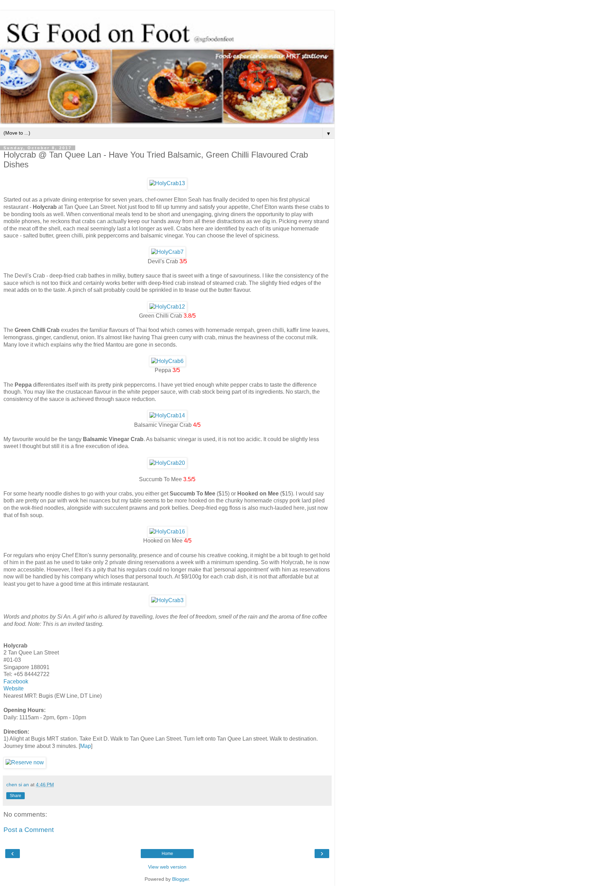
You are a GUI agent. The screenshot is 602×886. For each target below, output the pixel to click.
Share (15, 795)
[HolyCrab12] (167, 307)
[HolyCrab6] (167, 361)
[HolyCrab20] (167, 463)
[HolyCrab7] (167, 252)
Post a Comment (28, 829)
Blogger (180, 879)
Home (167, 853)
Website (13, 688)
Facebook (15, 681)
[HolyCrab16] (167, 532)
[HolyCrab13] (167, 183)
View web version (167, 867)
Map (85, 746)
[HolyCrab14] (167, 415)
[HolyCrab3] (167, 600)
